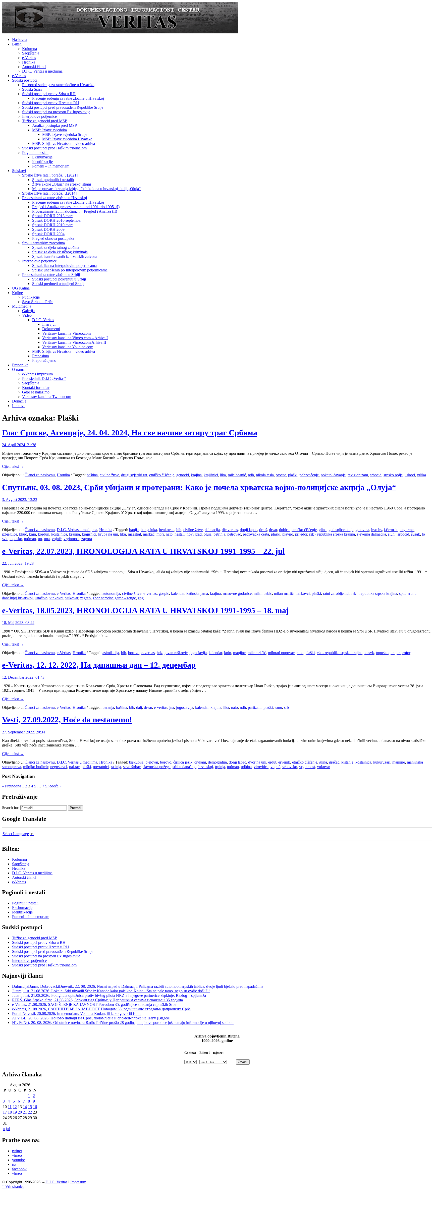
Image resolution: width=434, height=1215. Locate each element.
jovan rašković (176, 653)
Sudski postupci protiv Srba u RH (49, 94)
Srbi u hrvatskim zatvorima (43, 243)
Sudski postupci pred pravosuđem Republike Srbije (62, 107)
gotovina (362, 530)
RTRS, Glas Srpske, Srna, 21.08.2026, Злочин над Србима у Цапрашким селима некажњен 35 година (97, 1000)
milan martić (284, 593)
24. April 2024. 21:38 (19, 445)
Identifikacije (42, 161)
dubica (284, 530)
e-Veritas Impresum (37, 374)
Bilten (17, 44)
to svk (369, 653)
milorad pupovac (281, 653)
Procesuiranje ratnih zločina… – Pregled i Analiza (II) (74, 211)
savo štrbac (132, 767)
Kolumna (29, 48)
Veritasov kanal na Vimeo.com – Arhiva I (75, 338)
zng (141, 598)
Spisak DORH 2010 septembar (57, 220)
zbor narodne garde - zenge (114, 598)
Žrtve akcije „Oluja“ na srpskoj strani (61, 184)
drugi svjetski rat (134, 475)
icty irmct (407, 530)
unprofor (403, 653)
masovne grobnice (237, 593)
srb (286, 707)
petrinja (219, 534)
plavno (287, 534)
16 (35, 1107)
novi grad (194, 534)
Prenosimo (40, 356)
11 (10, 1107)
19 (15, 1112)
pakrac (74, 767)
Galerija (28, 311)
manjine (239, 653)
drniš (263, 530)
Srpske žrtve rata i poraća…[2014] (49, 193)
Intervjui (49, 324)
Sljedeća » (53, 786)
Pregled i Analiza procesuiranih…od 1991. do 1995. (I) (76, 207)
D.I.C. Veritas (43, 320)
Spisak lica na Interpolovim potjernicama (64, 265)
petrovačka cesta (256, 534)
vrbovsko (289, 767)
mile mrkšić (257, 653)
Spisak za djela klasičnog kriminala (60, 252)
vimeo (17, 1155)
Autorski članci (34, 67)
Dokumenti (51, 329)
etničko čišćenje (161, 475)
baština (92, 475)
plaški (292, 475)
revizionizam (358, 475)
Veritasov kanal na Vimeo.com (66, 333)
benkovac (166, 530)
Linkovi (18, 405)
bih (178, 530)
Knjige (17, 293)
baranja (108, 707)
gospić (164, 593)
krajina (196, 475)
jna (171, 707)
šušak (415, 534)
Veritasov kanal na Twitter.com (46, 396)
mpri (160, 534)
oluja (207, 534)
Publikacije (31, 297)
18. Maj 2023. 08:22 (18, 622)
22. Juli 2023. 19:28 (18, 563)
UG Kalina (21, 288)
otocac (281, 475)
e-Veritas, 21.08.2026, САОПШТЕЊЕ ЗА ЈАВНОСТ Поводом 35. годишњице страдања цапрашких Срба (101, 1009)
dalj (139, 707)
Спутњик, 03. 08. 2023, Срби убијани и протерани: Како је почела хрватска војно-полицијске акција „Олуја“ (199, 487)
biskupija (136, 762)
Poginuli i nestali (35, 152)
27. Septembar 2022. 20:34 (23, 732)
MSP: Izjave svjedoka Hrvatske (67, 139)
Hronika (28, 62)
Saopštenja (30, 53)
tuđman (30, 539)
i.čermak (391, 530)
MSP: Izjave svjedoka (49, 130)
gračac (334, 762)
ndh (251, 475)
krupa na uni (108, 534)
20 (20, 1112)
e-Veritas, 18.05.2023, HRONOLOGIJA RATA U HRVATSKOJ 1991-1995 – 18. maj (145, 610)
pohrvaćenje (309, 475)
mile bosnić (237, 475)
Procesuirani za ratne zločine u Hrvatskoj (54, 198)
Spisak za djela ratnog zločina (55, 247)
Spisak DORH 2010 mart (52, 225)
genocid (182, 475)
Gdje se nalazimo (35, 392)
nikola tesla (265, 475)
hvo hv (376, 530)
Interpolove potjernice (39, 116)
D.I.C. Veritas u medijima (42, 71)
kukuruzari (381, 762)
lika (223, 475)
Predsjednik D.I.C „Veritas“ (44, 378)
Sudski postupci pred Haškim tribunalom (54, 148)
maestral (134, 534)
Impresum (78, 1182)
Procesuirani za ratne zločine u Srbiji (51, 274)
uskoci (410, 475)
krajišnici (211, 475)
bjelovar (151, 762)
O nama (18, 369)
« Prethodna (11, 786)
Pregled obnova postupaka (53, 238)
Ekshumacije (42, 157)
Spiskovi (19, 170)
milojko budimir (35, 767)
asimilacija (110, 653)
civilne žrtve (109, 475)
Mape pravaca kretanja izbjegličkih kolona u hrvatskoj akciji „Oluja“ (86, 189)
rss (14, 1164)
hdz (159, 653)
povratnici (101, 767)
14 (25, 1107)
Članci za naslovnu (40, 475)
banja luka (149, 530)
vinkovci (56, 598)
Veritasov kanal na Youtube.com (67, 347)
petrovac (234, 534)
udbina (246, 767)
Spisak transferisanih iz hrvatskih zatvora (64, 256)
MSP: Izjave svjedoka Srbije (64, 134)
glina (323, 530)
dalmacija (212, 530)
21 (25, 1112)
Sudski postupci (24, 80)
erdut (272, 762)
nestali (180, 534)
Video (27, 315)
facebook (19, 1169)
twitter (17, 1151)
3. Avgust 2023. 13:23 (19, 499)
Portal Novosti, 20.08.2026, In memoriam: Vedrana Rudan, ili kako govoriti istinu (76, 1013)
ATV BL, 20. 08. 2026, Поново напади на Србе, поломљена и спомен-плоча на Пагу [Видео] (91, 1018)
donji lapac (248, 530)
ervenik (284, 762)
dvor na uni (257, 762)
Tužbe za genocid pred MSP (44, 121)
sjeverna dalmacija (371, 534)
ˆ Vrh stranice (13, 1186)
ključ (23, 534)
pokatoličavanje (333, 475)
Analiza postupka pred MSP (54, 125)
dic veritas (230, 530)
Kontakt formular (35, 387)
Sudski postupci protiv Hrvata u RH (50, 103)
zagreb (85, 598)
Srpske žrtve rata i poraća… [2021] (50, 175)
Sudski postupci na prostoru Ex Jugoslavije (56, 112)
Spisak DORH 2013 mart (52, 216)
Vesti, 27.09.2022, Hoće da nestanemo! (67, 719)
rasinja (116, 767)
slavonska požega (157, 767)
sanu (278, 707)
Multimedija (21, 306)
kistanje (347, 762)
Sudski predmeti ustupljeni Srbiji (58, 283)
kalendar (177, 593)
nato (169, 534)
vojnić (57, 539)
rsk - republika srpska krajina (332, 534)
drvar (273, 530)
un (40, 539)
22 (30, 1112)
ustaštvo (41, 598)
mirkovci (303, 593)
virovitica (261, 767)
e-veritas (150, 593)
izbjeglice (9, 534)
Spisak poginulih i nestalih (53, 180)
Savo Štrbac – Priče (37, 302)
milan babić (263, 593)
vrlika (421, 475)
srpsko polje (393, 475)
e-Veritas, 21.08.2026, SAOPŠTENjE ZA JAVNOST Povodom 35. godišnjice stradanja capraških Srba (94, 1004)
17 (5, 1112)
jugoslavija (198, 653)
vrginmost (71, 539)
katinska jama (197, 593)
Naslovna (19, 39)
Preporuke (20, 365)
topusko (16, 539)
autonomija (111, 593)
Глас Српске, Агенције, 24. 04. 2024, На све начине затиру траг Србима (129, 432)
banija (134, 530)
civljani (200, 762)
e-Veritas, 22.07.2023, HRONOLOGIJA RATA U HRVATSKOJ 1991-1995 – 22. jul (143, 551)
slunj (392, 534)
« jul (6, 1129)
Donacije (19, 401)
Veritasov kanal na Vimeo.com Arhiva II (74, 342)
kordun (43, 534)
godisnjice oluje (341, 530)
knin (32, 534)
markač (148, 534)
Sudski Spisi (32, 89)
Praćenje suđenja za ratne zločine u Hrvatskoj (68, 98)
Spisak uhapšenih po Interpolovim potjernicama (69, 270)
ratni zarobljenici (336, 593)
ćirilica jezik (182, 762)
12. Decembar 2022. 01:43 (23, 677)
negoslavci (58, 767)
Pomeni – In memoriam (50, 166)
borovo (133, 653)
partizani (254, 707)
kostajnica (59, 534)
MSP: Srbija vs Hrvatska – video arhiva (63, 143)
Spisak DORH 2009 (48, 229)
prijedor (301, 534)
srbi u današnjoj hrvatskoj (193, 767)
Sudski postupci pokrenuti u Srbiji (59, 279)
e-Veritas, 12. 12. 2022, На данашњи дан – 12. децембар (99, 664)
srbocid (376, 475)
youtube (18, 1160)
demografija (217, 762)
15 (30, 1107)
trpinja (220, 767)
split (402, 593)
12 (15, 1107)
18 (10, 1112)
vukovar (71, 598)
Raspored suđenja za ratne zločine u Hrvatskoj (58, 85)
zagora (86, 539)
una (47, 539)
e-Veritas (29, 57)
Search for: (10, 807)
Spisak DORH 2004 (48, 234)
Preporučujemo (44, 360)
